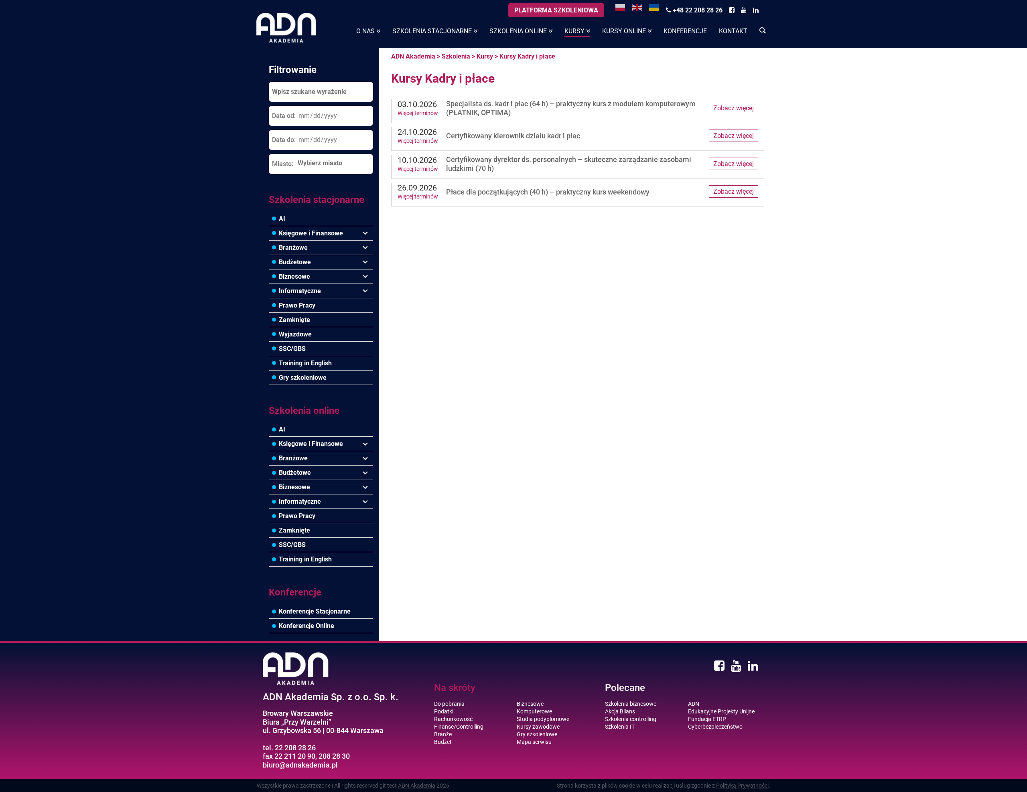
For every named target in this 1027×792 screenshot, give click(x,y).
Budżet (443, 742)
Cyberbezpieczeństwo (715, 726)
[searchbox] (333, 163)
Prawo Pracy (297, 305)
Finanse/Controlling (458, 726)
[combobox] (333, 163)
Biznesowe (294, 276)
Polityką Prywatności (742, 785)
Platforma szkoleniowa (556, 10)
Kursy (485, 56)
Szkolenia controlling (630, 719)
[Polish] (620, 7)
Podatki (443, 711)
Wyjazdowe (295, 334)
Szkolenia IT (620, 726)
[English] (637, 7)
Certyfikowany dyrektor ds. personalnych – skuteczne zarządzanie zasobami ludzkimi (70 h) (568, 163)
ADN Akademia (413, 56)
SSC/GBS (292, 348)
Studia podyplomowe (543, 719)
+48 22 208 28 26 (697, 10)
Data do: (284, 140)
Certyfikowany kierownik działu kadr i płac (513, 136)
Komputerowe (534, 711)
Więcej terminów (418, 113)
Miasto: (282, 164)
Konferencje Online (306, 626)
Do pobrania (449, 704)
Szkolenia (456, 56)
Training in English (305, 363)
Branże (443, 734)
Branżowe (293, 247)
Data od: (284, 116)
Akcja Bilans (620, 711)
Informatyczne (300, 291)
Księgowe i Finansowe (311, 233)
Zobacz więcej (733, 108)
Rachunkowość (453, 719)
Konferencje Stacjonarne (315, 611)
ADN (693, 704)
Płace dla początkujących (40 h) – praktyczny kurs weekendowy (547, 192)
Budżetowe (295, 262)
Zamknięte (294, 320)
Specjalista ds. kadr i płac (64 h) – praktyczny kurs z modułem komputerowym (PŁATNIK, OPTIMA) (571, 108)
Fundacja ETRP (707, 719)
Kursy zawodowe (538, 726)
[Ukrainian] (654, 7)
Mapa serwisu (534, 742)
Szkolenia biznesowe (630, 704)
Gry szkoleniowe (303, 377)
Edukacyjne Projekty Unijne (721, 711)
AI (282, 219)
